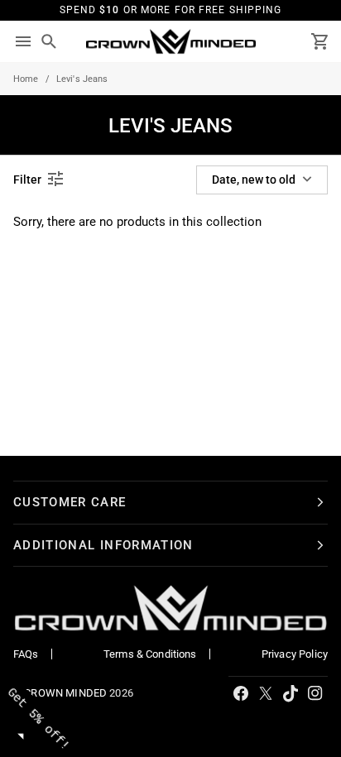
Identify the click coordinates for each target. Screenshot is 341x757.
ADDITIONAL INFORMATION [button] (103, 545)
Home (26, 79)
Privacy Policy (295, 654)
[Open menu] (23, 42)
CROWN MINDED (65, 693)
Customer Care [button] (70, 502)
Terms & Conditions (150, 654)
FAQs (26, 654)
